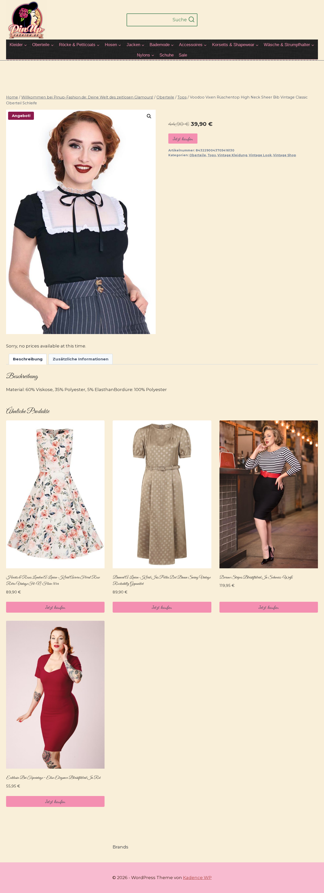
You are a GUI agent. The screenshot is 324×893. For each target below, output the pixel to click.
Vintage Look (260, 155)
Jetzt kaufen (183, 138)
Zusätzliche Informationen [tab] (80, 359)
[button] (149, 116)
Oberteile (197, 155)
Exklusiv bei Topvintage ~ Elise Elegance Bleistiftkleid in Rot (53, 778)
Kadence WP (197, 877)
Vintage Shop (284, 155)
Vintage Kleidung (232, 155)
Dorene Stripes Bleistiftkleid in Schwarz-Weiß (256, 577)
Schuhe (166, 55)
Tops (212, 155)
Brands (120, 846)
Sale (183, 55)
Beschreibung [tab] (28, 359)
